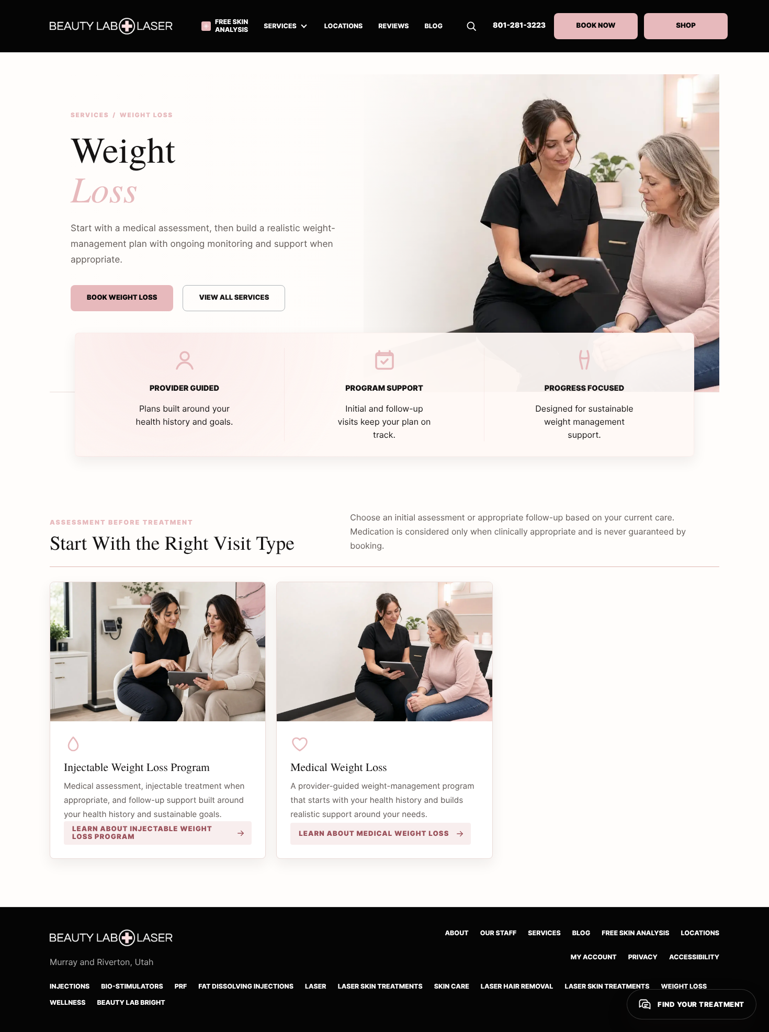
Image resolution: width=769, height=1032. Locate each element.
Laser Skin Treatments (380, 987)
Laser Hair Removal (517, 987)
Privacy (643, 957)
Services (280, 26)
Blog (581, 933)
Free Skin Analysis (635, 933)
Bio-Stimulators (132, 987)
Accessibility (694, 957)
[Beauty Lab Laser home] (118, 26)
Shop (686, 25)
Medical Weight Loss (338, 767)
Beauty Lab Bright (131, 1003)
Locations (700, 933)
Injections (69, 987)
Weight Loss (684, 987)
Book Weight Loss (122, 297)
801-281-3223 (519, 25)
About (456, 933)
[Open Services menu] (304, 26)
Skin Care (451, 987)
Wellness (67, 1003)
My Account (594, 957)
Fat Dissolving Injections (245, 987)
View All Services (234, 297)
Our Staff (498, 933)
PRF (181, 987)
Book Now (595, 25)
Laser (315, 987)
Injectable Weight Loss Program (137, 767)
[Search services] (471, 26)
